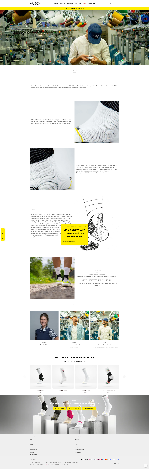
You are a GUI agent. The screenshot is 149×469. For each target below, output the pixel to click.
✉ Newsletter (3, 234)
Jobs (76, 444)
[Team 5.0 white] (40, 377)
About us (77, 439)
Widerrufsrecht (40, 464)
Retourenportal (33, 449)
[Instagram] (118, 463)
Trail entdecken (74, 408)
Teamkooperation (79, 449)
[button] (56, 3)
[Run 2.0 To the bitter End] (108, 377)
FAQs (31, 439)
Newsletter (32, 447)
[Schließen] (86, 226)
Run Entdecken (59, 408)
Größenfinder (33, 442)
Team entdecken (89, 408)
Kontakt (32, 444)
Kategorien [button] (78, 437)
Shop (76, 447)
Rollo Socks (34, 462)
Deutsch (33, 459)
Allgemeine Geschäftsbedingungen (52, 462)
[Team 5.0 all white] (86, 377)
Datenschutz (67, 462)
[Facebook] (115, 463)
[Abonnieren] (84, 241)
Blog (76, 442)
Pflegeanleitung (33, 454)
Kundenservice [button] (34, 437)
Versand (32, 452)
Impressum (75, 462)
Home (4, 66)
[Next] (124, 376)
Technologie (78, 452)
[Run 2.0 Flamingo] (63, 377)
